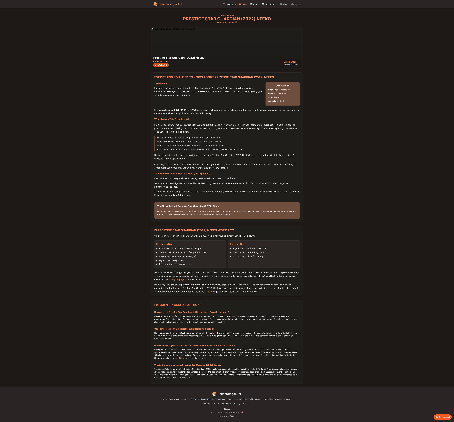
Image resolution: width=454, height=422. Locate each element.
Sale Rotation (271, 4)
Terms (245, 403)
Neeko (209, 291)
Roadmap (226, 403)
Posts (285, 4)
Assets (256, 4)
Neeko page (184, 358)
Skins (244, 4)
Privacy (237, 403)
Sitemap (227, 409)
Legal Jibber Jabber (209, 399)
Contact (206, 403)
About (297, 4)
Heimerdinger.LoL (229, 394)
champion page (176, 279)
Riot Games (195, 399)
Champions (231, 4)
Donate (216, 403)
